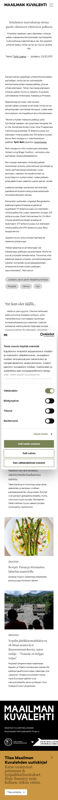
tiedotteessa (40, 142)
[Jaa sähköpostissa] (44, 69)
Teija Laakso (19, 56)
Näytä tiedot (41, 434)
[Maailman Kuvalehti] (29, 719)
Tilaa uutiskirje (14, 792)
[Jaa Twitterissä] (14, 69)
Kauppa (12, 286)
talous (26, 286)
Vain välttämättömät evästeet (29, 462)
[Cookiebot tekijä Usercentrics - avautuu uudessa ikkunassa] (41, 335)
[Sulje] (51, 757)
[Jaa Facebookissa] (34, 69)
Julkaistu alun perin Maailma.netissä (28, 279)
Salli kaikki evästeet (29, 443)
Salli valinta (29, 453)
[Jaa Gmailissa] (24, 69)
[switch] (49, 400)
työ (38, 286)
